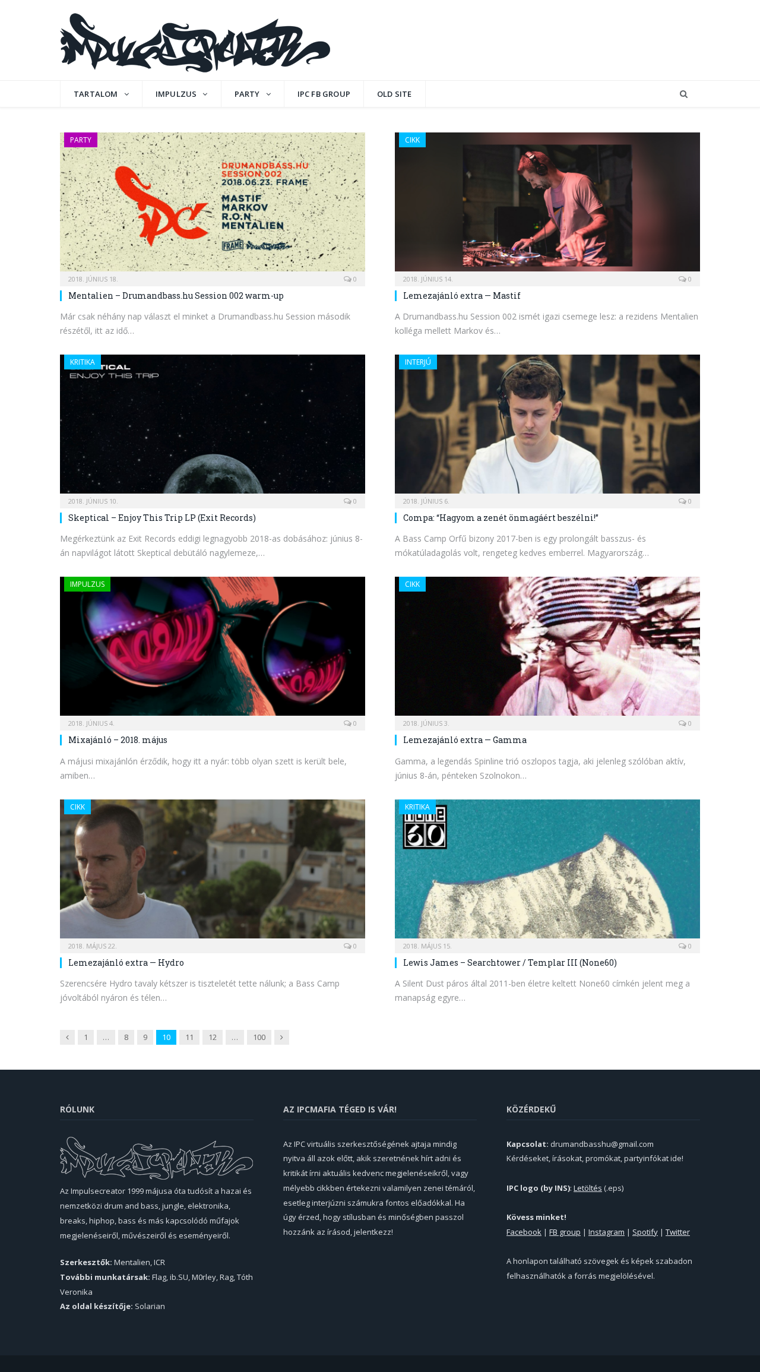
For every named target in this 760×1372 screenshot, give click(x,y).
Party (247, 93)
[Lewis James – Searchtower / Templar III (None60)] (547, 872)
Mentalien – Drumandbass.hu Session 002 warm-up (176, 295)
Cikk (412, 140)
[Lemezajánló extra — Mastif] (547, 205)
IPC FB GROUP (323, 93)
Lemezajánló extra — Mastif (462, 295)
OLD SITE (394, 93)
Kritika (82, 362)
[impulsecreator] (195, 40)
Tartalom (96, 93)
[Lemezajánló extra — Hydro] (212, 872)
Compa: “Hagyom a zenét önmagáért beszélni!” (500, 517)
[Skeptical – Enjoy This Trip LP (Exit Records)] (212, 428)
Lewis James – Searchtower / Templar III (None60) (510, 962)
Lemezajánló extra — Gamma (465, 739)
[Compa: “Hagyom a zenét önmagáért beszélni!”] (547, 428)
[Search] (683, 94)
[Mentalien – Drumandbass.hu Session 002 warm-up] (212, 205)
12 (212, 1037)
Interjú (418, 362)
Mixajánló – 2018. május (117, 739)
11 (189, 1037)
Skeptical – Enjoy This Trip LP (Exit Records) (162, 517)
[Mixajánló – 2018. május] (212, 650)
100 (259, 1037)
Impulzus (176, 93)
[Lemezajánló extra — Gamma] (547, 650)
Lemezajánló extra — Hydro (126, 962)
